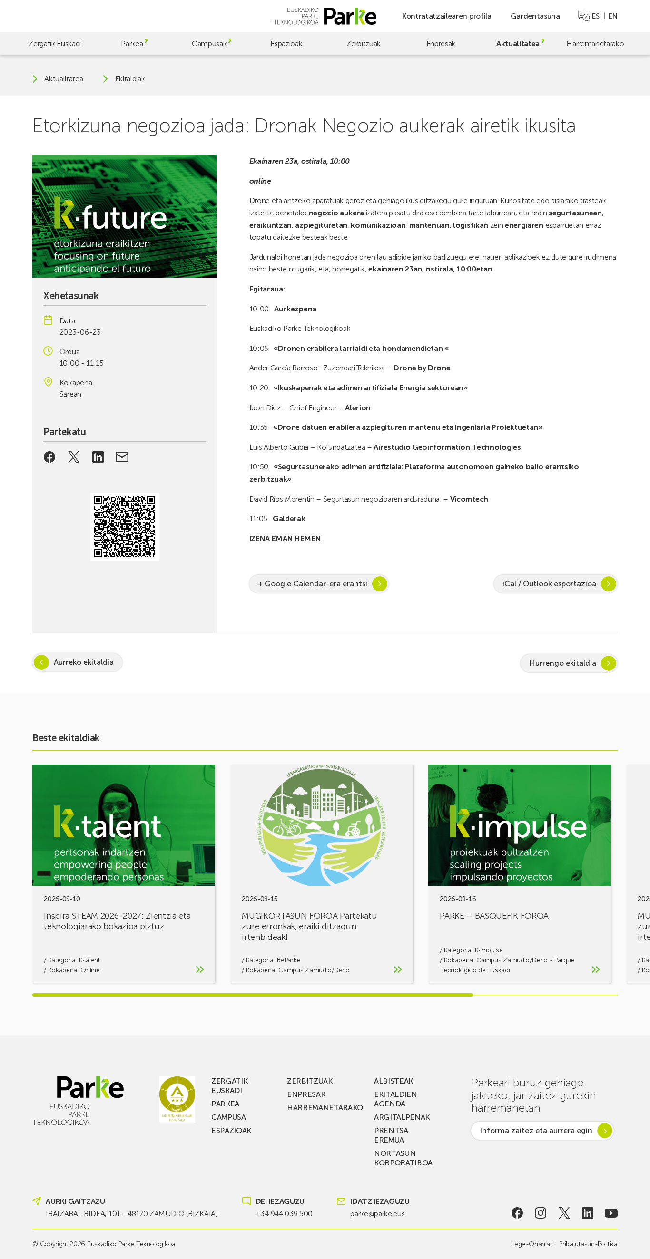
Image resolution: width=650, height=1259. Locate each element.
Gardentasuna (535, 15)
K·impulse (488, 950)
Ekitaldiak (130, 79)
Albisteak (393, 1080)
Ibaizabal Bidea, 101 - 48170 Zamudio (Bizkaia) (131, 1213)
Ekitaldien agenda (395, 1099)
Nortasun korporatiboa (403, 1158)
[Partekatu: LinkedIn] (97, 457)
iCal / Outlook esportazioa (549, 583)
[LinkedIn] (587, 1213)
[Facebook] (517, 1213)
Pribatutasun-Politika (588, 1244)
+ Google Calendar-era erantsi (312, 583)
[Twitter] (564, 1213)
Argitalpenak (402, 1117)
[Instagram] (540, 1213)
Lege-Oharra (531, 1244)
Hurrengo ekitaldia (562, 663)
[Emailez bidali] (122, 457)
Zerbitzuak (363, 43)
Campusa (228, 1117)
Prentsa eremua (391, 1135)
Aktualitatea (518, 43)
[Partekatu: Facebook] (49, 457)
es (595, 16)
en (613, 16)
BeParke (288, 960)
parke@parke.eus (377, 1213)
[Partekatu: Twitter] (74, 457)
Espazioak (286, 43)
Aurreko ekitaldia (84, 662)
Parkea (132, 43)
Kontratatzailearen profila (447, 15)
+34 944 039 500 (284, 1213)
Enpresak (440, 43)
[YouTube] (611, 1213)
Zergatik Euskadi (55, 43)
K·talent (89, 960)
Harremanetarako (595, 43)
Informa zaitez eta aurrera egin (536, 1130)
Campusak (209, 43)
